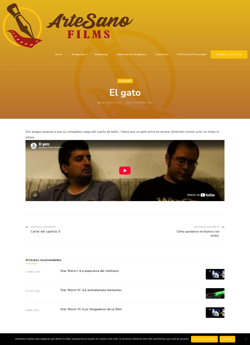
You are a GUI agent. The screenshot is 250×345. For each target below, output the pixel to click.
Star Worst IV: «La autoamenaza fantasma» (91, 290)
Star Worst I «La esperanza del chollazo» (89, 271)
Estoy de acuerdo (204, 339)
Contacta (161, 54)
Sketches (125, 81)
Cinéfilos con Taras (229, 54)
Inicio (59, 54)
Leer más (227, 339)
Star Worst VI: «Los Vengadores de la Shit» (91, 309)
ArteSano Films (111, 102)
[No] (245, 339)
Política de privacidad (191, 54)
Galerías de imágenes (131, 54)
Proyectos (78, 54)
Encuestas (101, 54)
